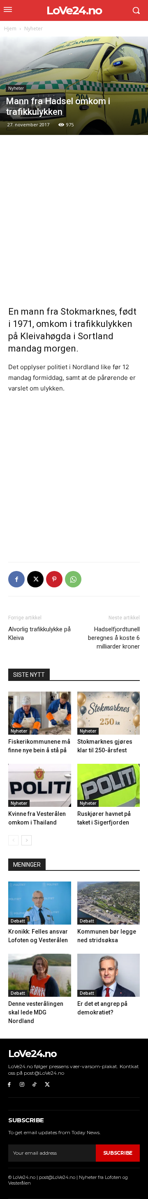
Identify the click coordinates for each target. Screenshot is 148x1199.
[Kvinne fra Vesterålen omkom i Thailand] (39, 785)
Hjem (10, 28)
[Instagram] (22, 1084)
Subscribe (117, 1153)
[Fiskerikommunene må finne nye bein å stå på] (39, 713)
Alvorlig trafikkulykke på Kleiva (39, 634)
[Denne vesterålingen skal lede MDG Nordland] (39, 975)
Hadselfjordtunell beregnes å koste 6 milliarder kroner (114, 638)
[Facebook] (16, 579)
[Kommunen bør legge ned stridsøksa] (108, 903)
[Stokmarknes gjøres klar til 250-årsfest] (108, 713)
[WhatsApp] (73, 579)
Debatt (18, 921)
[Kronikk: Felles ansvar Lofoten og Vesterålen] (39, 903)
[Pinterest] (54, 579)
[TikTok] (34, 1084)
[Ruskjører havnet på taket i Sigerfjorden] (108, 785)
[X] (35, 579)
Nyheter (33, 28)
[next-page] (26, 840)
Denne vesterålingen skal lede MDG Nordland (35, 1012)
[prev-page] (13, 840)
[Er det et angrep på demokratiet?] (108, 975)
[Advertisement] (74, 221)
